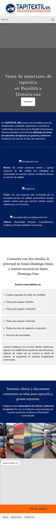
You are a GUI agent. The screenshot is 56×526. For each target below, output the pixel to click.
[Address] (19, 509)
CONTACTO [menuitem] (29, 517)
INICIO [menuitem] (5, 517)
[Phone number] (10, 509)
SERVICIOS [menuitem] (16, 517)
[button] (9, 441)
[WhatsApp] (23, 509)
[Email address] (14, 509)
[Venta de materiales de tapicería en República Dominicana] (28, 9)
